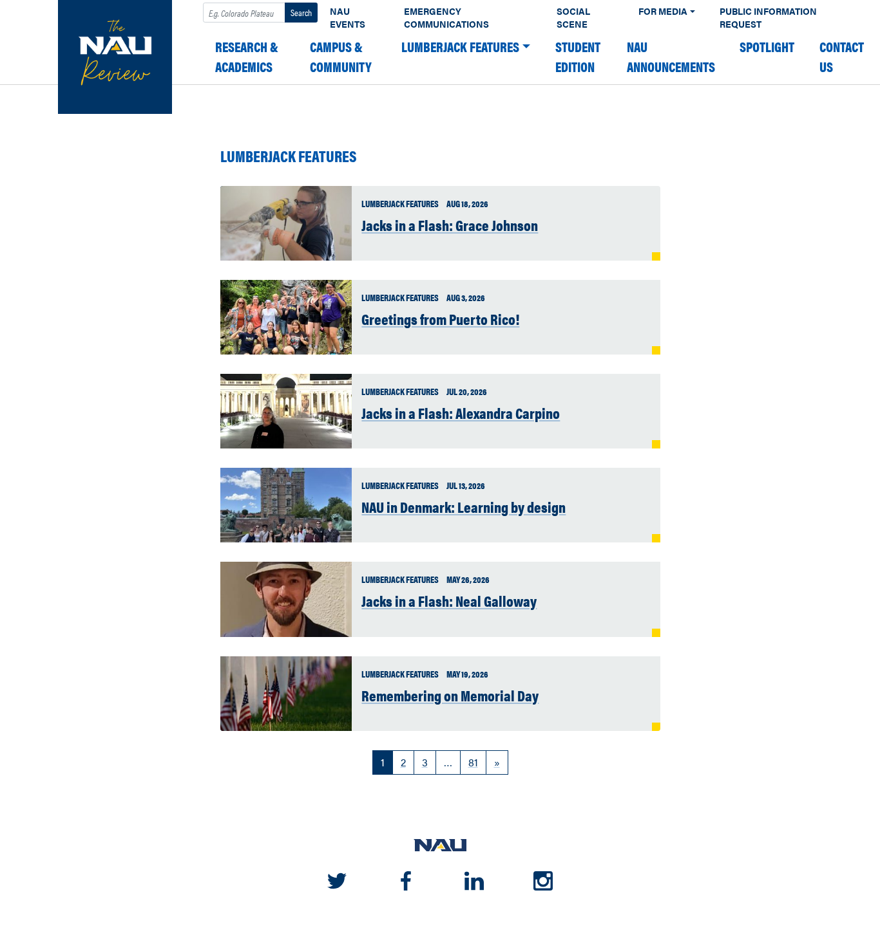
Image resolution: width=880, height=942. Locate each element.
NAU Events (347, 17)
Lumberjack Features (460, 46)
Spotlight (767, 46)
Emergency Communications (446, 17)
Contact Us (841, 56)
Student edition (577, 56)
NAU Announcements (671, 56)
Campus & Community (341, 56)
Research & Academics (246, 56)
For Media (662, 11)
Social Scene (573, 17)
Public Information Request (768, 17)
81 (473, 762)
